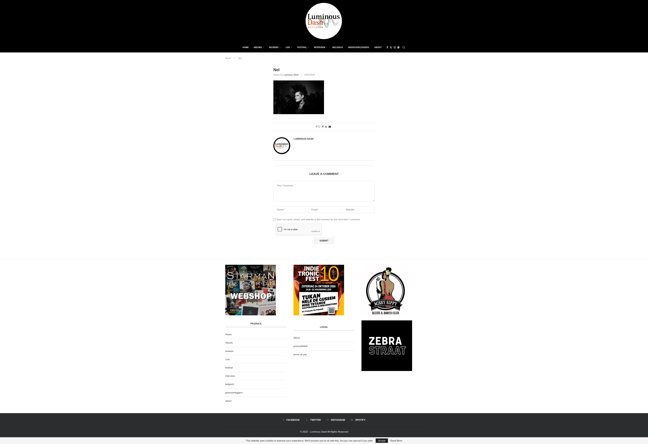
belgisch (229, 384)
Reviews (273, 47)
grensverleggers (234, 392)
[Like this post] (319, 126)
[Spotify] (398, 47)
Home (246, 47)
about (228, 400)
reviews (229, 351)
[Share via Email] (330, 126)
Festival (302, 47)
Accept (381, 440)
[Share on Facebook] (322, 126)
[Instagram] (395, 47)
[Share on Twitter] (326, 126)
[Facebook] (387, 47)
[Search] (403, 47)
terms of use (300, 354)
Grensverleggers (358, 47)
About (378, 47)
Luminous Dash (291, 75)
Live (288, 47)
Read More (396, 440)
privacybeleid (300, 346)
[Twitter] (391, 47)
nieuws (258, 47)
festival (229, 367)
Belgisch (337, 47)
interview (230, 376)
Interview (319, 47)
